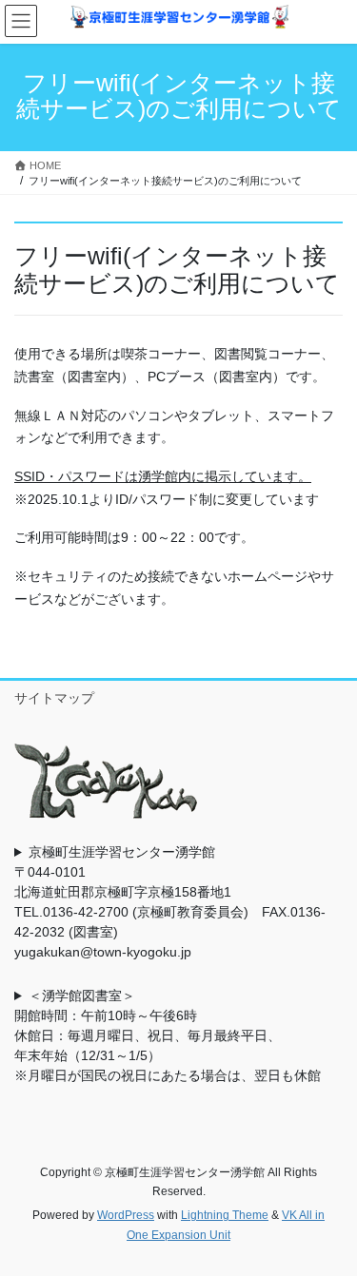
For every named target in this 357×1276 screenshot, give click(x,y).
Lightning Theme (224, 1215)
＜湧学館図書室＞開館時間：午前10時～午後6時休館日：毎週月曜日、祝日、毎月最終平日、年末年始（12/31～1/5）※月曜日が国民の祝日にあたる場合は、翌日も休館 (167, 1035)
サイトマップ (54, 698)
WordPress (125, 1215)
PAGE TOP (329, 1221)
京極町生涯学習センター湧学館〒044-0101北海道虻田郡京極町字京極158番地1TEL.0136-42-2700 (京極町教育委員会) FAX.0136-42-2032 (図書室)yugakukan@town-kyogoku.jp (170, 901)
